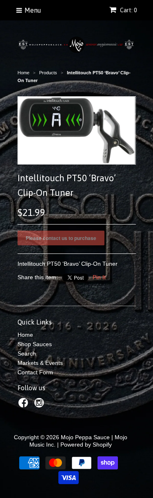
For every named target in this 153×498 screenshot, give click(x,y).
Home (25, 334)
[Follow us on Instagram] (40, 405)
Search (27, 353)
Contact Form (35, 372)
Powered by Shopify (86, 444)
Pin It (99, 277)
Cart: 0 (128, 10)
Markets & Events (40, 363)
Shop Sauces (35, 344)
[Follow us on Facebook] (24, 405)
